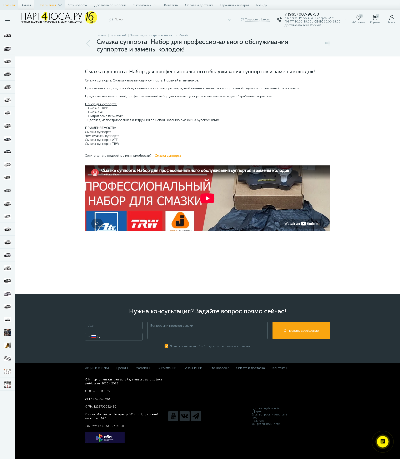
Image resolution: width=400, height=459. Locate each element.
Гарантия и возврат (234, 5)
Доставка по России (110, 5)
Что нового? (78, 5)
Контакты (171, 5)
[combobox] (92, 336)
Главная (9, 5)
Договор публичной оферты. (265, 410)
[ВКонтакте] (185, 416)
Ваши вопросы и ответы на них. (269, 416)
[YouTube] (173, 416)
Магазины (142, 368)
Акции (26, 5)
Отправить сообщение (301, 331)
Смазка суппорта (168, 156)
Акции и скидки (97, 368)
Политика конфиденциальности (266, 422)
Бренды (262, 5)
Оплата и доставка (199, 5)
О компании (142, 5)
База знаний (47, 5)
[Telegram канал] (196, 416)
